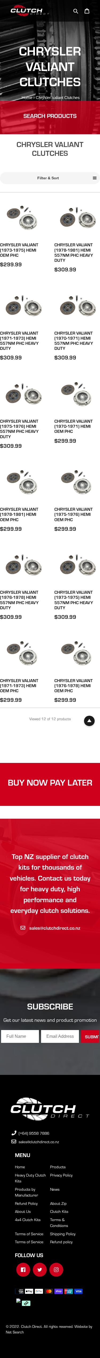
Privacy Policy (61, 1175)
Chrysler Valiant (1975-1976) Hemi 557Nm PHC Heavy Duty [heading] (19, 428)
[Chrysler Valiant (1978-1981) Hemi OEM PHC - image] (23, 482)
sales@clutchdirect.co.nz (54, 927)
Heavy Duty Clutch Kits (30, 1178)
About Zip (58, 1203)
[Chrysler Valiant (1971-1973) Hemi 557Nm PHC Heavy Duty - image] (23, 306)
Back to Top (89, 721)
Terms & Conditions (59, 1222)
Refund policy (61, 1241)
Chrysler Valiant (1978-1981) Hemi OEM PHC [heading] (19, 514)
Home (27, 97)
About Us (23, 1211)
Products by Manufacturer (26, 1192)
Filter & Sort (48, 178)
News (54, 1189)
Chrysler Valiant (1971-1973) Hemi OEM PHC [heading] (19, 685)
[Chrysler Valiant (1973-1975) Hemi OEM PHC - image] (23, 218)
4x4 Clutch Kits (28, 1219)
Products (58, 1166)
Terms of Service (29, 1233)
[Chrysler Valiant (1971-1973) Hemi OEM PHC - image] (23, 653)
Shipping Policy (62, 1233)
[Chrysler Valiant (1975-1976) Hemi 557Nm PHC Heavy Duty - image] (23, 394)
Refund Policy (26, 1203)
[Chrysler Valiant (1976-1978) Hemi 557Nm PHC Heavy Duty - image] (23, 565)
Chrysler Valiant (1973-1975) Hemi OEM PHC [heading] (19, 250)
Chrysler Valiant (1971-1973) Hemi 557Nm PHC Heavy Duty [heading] (19, 340)
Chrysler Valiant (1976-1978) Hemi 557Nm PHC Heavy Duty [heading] (19, 599)
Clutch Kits (59, 1211)
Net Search (15, 1332)
